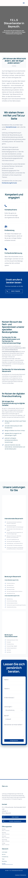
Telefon (7, 688)
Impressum (17, 875)
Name (6, 679)
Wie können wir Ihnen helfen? (13, 724)
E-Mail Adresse (9, 697)
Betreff (6, 715)
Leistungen (8, 706)
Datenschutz (23, 875)
